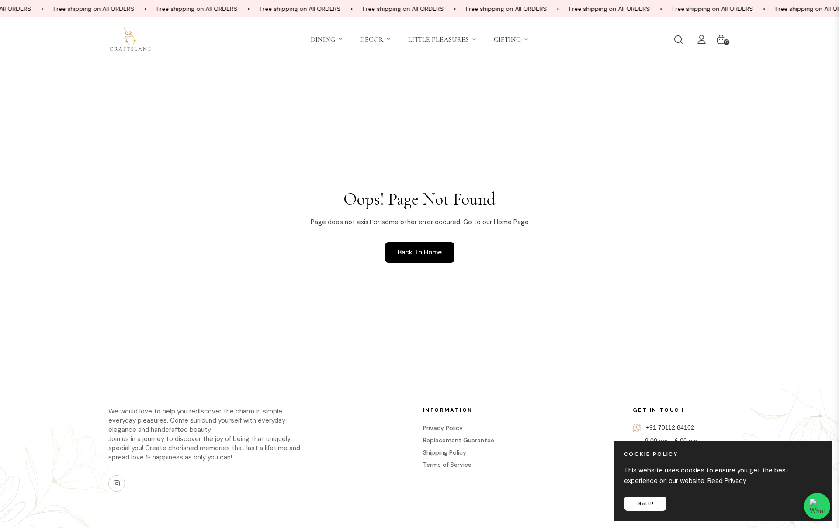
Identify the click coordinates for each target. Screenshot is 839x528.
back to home (420, 252)
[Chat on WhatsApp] (817, 506)
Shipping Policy (444, 452)
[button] (680, 39)
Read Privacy (726, 480)
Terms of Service (447, 465)
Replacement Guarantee (458, 440)
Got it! (645, 503)
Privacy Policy (443, 428)
